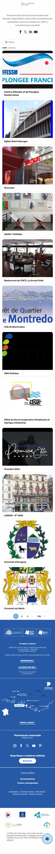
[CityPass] (26, 5)
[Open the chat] (47, 839)
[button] (38, 5)
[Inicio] (22, 5)
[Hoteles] (24, 5)
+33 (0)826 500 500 (26, 667)
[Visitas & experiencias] (28, 5)
